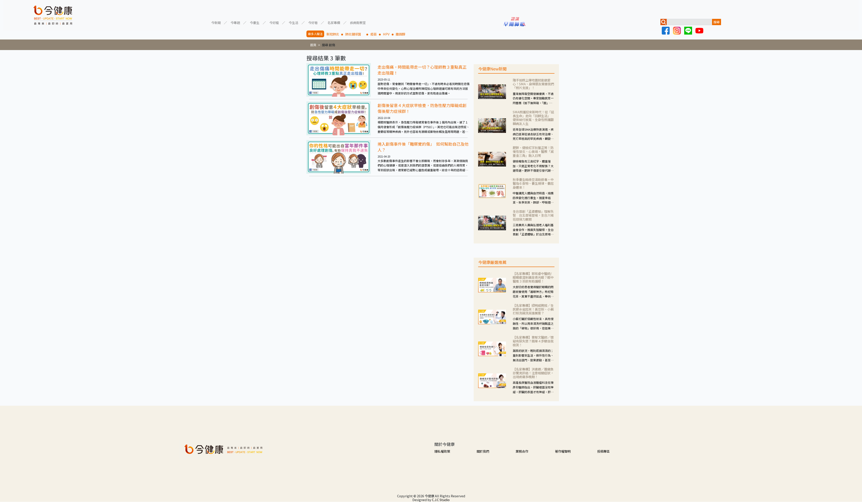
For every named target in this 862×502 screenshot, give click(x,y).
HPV (386, 34)
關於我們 (483, 451)
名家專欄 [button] (334, 22)
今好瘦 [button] (274, 22)
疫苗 (373, 34)
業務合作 (522, 451)
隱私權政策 (442, 451)
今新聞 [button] (216, 22)
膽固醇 (400, 34)
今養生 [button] (254, 22)
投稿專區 (603, 451)
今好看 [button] (313, 22)
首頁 (313, 44)
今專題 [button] (235, 22)
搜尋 (716, 22)
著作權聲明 (563, 451)
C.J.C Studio (441, 499)
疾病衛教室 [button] (358, 22)
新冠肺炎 (332, 34)
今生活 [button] (293, 22)
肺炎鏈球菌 (354, 34)
